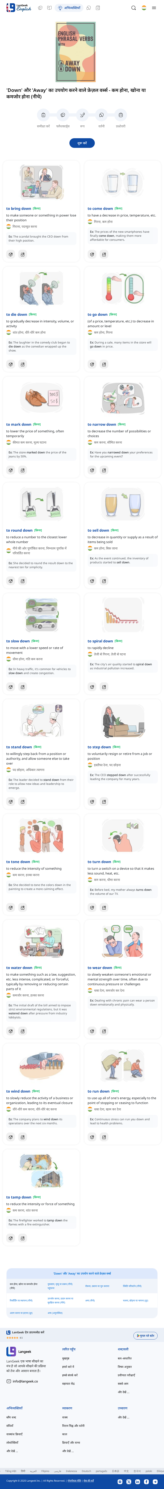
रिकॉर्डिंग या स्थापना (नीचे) (21, 1300)
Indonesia (71, 1471)
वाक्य (65, 1417)
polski (149, 1471)
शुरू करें (82, 143)
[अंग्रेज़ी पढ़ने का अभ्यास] (98, 8)
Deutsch (86, 1471)
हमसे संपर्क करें (70, 1375)
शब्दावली (123, 1349)
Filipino (45, 1471)
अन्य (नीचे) (90, 1300)
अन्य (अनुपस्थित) (55, 1313)
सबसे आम (123, 1383)
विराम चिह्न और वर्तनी (73, 1426)
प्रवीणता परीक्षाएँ (126, 1375)
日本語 (115, 1471)
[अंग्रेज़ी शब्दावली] (40, 8)
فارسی (57, 1471)
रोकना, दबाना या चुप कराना (97, 1286)
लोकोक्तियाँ (12, 1442)
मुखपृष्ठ (65, 1358)
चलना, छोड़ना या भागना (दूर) (135, 1300)
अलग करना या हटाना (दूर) (21, 1313)
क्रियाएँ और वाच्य (71, 1442)
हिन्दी (23, 1471)
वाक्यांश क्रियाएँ (14, 1434)
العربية (33, 1471)
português (101, 1471)
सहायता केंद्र (68, 1383)
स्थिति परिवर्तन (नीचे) (132, 1286)
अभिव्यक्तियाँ (14, 1408)
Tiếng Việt (10, 1471)
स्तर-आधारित (125, 1358)
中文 (126, 1471)
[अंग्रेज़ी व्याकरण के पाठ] (49, 8)
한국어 (137, 1471)
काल (64, 1434)
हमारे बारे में (68, 1367)
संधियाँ (9, 1426)
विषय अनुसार (125, 1367)
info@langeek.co (25, 1381)
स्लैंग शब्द (11, 1417)
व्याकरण (67, 1408)
